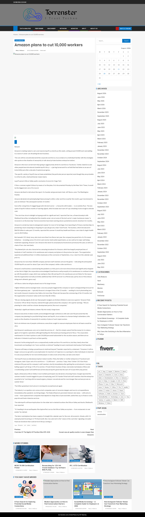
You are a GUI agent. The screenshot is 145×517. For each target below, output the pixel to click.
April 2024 (100, 180)
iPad (124, 381)
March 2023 (101, 229)
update (108, 400)
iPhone (100, 384)
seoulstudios (101, 414)
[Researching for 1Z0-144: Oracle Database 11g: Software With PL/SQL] (54, 454)
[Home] (15, 28)
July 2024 (100, 169)
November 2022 (103, 245)
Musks (107, 387)
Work (109, 403)
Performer (39, 29)
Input (84, 29)
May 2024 (100, 177)
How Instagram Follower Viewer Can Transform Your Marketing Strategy (116, 504)
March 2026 (101, 108)
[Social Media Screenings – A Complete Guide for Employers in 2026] (87, 489)
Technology (114, 397)
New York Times (81, 185)
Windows (101, 403)
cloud (100, 374)
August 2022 (101, 256)
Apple (110, 371)
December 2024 (103, 150)
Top (127, 397)
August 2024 (101, 165)
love (107, 384)
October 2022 (102, 248)
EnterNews (73, 515)
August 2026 (101, 93)
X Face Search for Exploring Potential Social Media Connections (24, 504)
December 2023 (103, 195)
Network (63, 29)
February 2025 (102, 142)
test (122, 397)
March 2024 (101, 184)
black (124, 371)
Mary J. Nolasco (20, 50)
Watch (116, 400)
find (99, 381)
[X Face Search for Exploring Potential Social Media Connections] (27, 489)
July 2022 (100, 260)
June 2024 (101, 173)
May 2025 (100, 131)
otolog (99, 412)
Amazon (20, 425)
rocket (108, 390)
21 (119, 69)
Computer (108, 374)
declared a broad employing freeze (32, 199)
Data (121, 374)
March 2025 (101, 139)
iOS (119, 381)
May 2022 (100, 267)
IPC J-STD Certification (78, 466)
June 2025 (101, 127)
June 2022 (101, 263)
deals (100, 378)
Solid (108, 393)
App (104, 371)
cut (25, 425)
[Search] (114, 28)
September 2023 (103, 207)
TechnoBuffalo (103, 397)
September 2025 (103, 116)
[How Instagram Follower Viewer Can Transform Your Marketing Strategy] (117, 489)
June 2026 (101, 97)
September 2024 (103, 161)
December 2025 (103, 112)
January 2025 (102, 146)
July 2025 (100, 124)
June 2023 (101, 218)
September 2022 (103, 252)
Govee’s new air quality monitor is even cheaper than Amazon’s (76, 432)
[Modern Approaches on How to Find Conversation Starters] (57, 489)
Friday (105, 381)
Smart (121, 390)
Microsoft (120, 384)
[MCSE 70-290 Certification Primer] (26, 454)
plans (28, 425)
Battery (117, 371)
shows (115, 390)
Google (112, 381)
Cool (115, 374)
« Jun (99, 84)
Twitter (100, 400)
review (100, 390)
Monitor (74, 29)
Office (114, 387)
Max (112, 384)
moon (100, 387)
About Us (93, 29)
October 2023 (102, 203)
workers (34, 425)
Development (109, 378)
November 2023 (103, 199)
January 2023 (102, 237)
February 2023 (102, 233)
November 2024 (103, 154)
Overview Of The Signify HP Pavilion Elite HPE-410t (32, 430)
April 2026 (100, 105)
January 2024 (102, 192)
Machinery (51, 29)
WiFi (122, 400)
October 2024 (102, 158)
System (115, 393)
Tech (122, 393)
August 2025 (101, 120)
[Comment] (15, 142)
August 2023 (101, 211)
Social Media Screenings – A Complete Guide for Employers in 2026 (86, 504)
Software (101, 393)
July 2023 (100, 214)
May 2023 (100, 222)
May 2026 (100, 101)
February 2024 (102, 188)
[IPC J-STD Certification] (82, 454)
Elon (117, 378)
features (124, 378)
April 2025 (100, 135)
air (99, 371)
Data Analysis (25, 29)
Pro (120, 387)
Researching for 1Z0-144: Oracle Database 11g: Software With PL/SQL (54, 468)
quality (126, 387)
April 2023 (100, 226)
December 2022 (103, 241)
